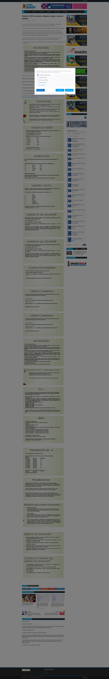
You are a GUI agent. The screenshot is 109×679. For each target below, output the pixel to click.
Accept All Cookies (69, 90)
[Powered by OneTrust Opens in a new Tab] (70, 94)
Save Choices (40, 90)
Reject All (60, 90)
